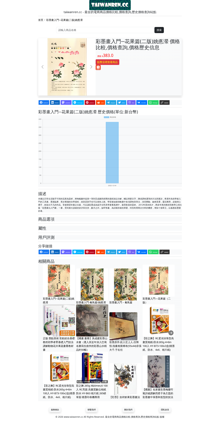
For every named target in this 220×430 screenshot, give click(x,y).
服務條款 (55, 409)
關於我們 (128, 409)
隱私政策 (165, 409)
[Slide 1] (105, 397)
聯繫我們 (92, 409)
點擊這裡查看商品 (107, 62)
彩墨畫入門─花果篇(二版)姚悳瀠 (64, 20)
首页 (40, 20)
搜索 (159, 30)
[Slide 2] (110, 397)
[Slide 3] (114, 397)
